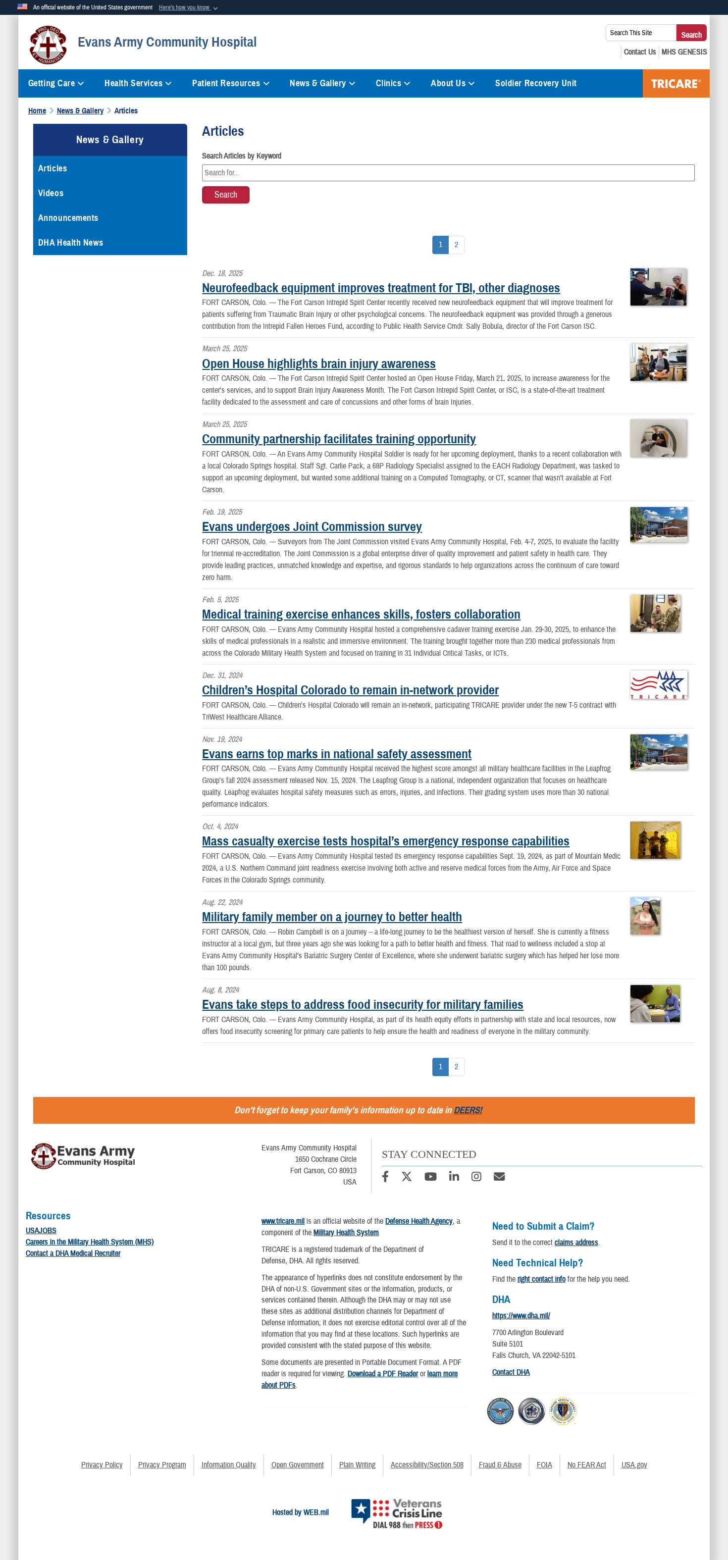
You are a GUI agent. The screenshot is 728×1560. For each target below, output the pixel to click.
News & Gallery (318, 83)
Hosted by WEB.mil (300, 1512)
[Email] (499, 1178)
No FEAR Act (587, 1465)
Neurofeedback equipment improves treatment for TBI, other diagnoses (381, 288)
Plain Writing (357, 1465)
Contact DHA (511, 1372)
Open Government (297, 1465)
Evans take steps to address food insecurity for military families (362, 1004)
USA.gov (634, 1465)
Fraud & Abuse (500, 1465)
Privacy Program (162, 1465)
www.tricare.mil (283, 1221)
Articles (52, 168)
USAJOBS (41, 1231)
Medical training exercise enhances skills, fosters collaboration (361, 614)
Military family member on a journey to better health (332, 917)
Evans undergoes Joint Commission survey (312, 526)
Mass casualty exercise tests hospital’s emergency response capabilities (386, 841)
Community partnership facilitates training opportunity (339, 439)
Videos (50, 193)
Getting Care (51, 83)
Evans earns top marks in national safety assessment (336, 754)
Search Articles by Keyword (241, 156)
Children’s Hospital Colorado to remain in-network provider (350, 690)
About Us (448, 83)
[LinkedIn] (454, 1178)
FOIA (544, 1465)
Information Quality (229, 1465)
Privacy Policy (102, 1465)
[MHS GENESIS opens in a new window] (684, 52)
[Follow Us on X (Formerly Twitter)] (406, 1178)
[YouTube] (430, 1178)
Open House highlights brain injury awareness (319, 363)
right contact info (542, 1279)
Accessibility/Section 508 (427, 1465)
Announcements (68, 217)
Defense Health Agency (419, 1221)
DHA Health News (70, 242)
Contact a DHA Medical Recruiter (73, 1253)
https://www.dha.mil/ (521, 1316)
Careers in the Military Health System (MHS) (90, 1242)
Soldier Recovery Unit (536, 83)
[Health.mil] (531, 1409)
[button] (189, 8)
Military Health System (346, 1233)
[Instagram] (476, 1178)
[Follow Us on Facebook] (385, 1178)
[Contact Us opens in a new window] (640, 52)
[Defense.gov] (500, 1409)
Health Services (133, 83)
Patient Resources (226, 83)
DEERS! (468, 1110)
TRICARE (676, 83)
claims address (576, 1243)
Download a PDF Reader (383, 1374)
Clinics (389, 83)
